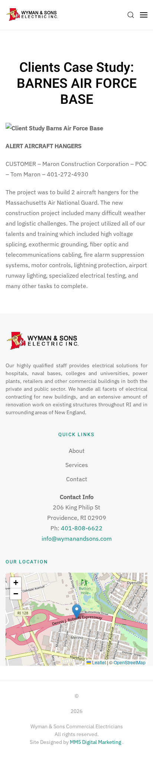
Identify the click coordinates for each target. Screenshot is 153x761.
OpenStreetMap (130, 662)
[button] (130, 15)
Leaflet (98, 662)
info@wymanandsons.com (77, 538)
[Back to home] (32, 15)
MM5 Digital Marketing (96, 742)
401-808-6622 (81, 528)
